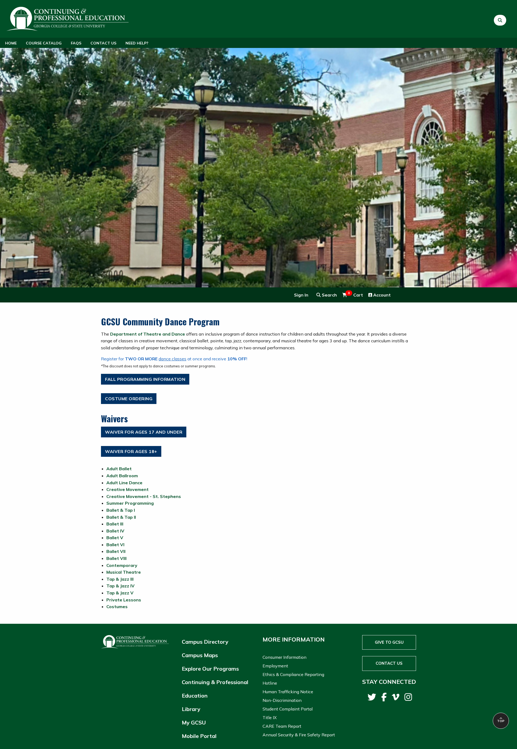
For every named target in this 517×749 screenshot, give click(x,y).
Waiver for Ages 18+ (131, 451)
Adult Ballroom (122, 475)
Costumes (117, 606)
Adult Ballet (119, 468)
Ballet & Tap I (120, 510)
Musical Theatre (123, 572)
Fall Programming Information (145, 379)
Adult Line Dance (124, 482)
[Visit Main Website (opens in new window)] (68, 18)
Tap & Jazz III (120, 579)
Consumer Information (284, 657)
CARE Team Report (282, 726)
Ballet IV (115, 531)
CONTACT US (389, 663)
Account (381, 295)
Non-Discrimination (282, 700)
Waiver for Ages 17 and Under (143, 432)
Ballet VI (115, 544)
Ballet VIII (116, 558)
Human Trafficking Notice (288, 691)
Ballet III (114, 524)
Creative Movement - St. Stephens (143, 496)
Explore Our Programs (210, 668)
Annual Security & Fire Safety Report (299, 734)
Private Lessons (123, 599)
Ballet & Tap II (121, 517)
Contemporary (121, 565)
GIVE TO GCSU (389, 642)
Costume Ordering (128, 398)
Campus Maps (200, 655)
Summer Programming (130, 503)
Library (191, 709)
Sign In (301, 295)
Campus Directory (205, 641)
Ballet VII (115, 551)
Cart (355, 295)
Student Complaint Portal (288, 709)
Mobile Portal (199, 736)
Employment (275, 665)
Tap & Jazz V (120, 592)
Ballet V (114, 537)
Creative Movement (127, 489)
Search (329, 295)
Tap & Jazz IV (120, 585)
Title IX (270, 717)
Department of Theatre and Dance (147, 334)
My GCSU (194, 722)
